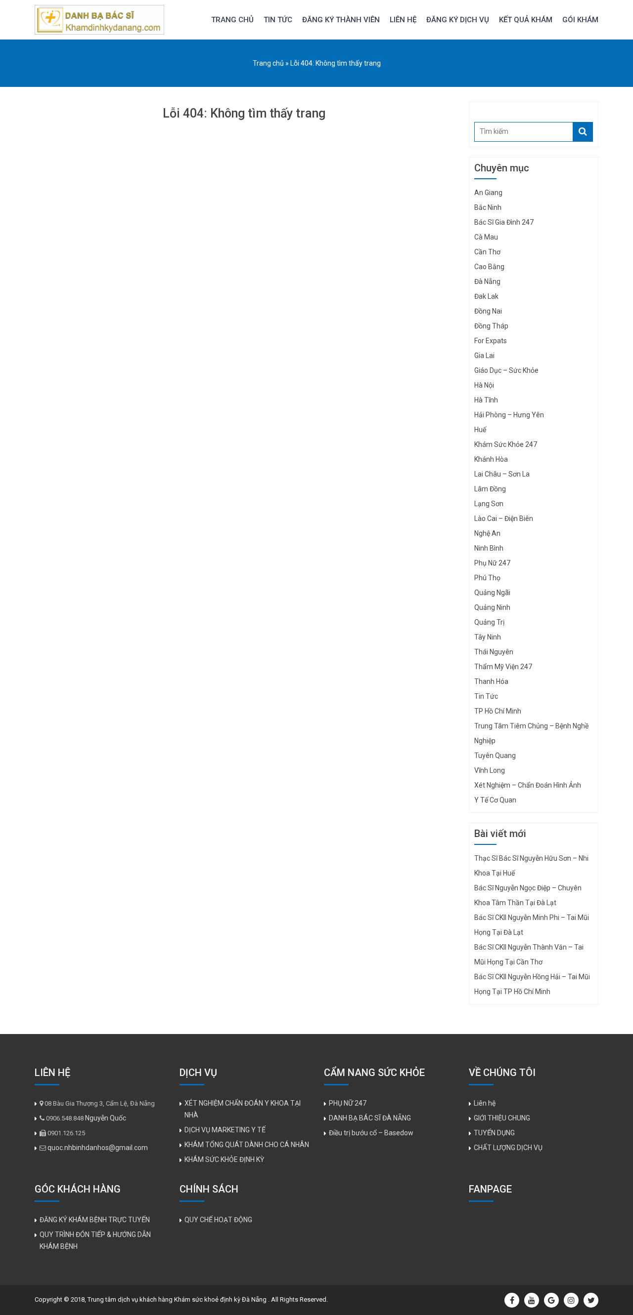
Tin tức (278, 19)
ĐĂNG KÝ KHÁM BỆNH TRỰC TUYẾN (95, 1220)
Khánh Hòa (491, 459)
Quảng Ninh (492, 607)
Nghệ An (487, 533)
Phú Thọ (487, 578)
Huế (480, 430)
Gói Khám (580, 19)
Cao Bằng (489, 267)
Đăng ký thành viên (341, 19)
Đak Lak (486, 296)
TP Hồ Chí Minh (497, 711)
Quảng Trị (489, 622)
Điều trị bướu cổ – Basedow (371, 1133)
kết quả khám (525, 19)
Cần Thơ (487, 252)
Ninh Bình (488, 548)
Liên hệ (403, 19)
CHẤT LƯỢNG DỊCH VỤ (508, 1148)
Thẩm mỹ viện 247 (503, 667)
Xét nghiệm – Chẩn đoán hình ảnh (527, 785)
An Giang (488, 193)
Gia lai (484, 355)
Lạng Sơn (488, 504)
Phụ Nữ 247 (492, 563)
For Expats (490, 341)
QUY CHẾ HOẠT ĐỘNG (218, 1220)
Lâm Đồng (490, 489)
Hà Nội (484, 385)
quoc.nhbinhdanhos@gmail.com (97, 1148)
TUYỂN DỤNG (494, 1133)
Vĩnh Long (489, 770)
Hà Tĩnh (486, 400)
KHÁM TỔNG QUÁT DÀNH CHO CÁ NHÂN (246, 1145)
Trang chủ (232, 19)
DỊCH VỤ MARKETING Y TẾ (225, 1130)
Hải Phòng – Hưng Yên (509, 415)
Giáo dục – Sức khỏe (506, 370)
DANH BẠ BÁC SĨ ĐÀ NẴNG (370, 1118)
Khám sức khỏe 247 (505, 444)
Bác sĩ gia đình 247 (504, 222)
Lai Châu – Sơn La (502, 474)
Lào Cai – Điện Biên (503, 518)
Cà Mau (486, 237)
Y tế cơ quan (495, 800)
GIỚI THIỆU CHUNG (502, 1118)
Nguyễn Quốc (105, 1118)
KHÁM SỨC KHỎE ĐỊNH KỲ (224, 1159)
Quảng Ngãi (492, 593)
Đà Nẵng (487, 281)
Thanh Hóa (491, 681)
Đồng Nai (488, 311)
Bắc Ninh (487, 207)
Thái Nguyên (493, 652)
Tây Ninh (487, 637)
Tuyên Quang (495, 755)
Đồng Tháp (491, 326)
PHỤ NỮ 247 (347, 1103)
